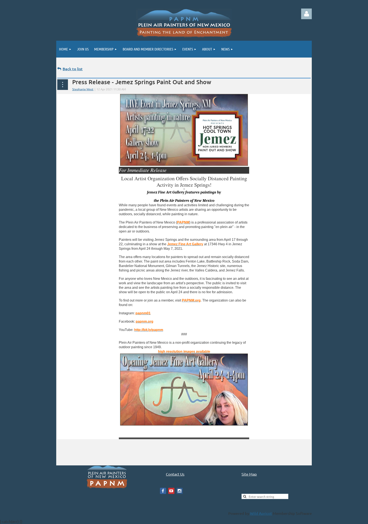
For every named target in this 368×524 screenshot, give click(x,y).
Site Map (249, 474)
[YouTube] (171, 491)
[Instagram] (180, 491)
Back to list (73, 68)
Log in (306, 14)
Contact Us (175, 474)
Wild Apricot (261, 513)
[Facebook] (163, 491)
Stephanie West (82, 89)
